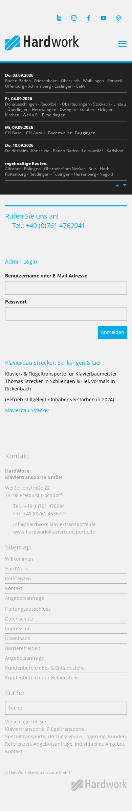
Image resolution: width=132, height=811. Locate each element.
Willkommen (19, 559)
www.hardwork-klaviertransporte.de (54, 531)
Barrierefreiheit (22, 648)
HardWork (16, 568)
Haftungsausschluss (28, 609)
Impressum (18, 628)
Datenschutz (19, 618)
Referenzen (18, 578)
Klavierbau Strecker (27, 410)
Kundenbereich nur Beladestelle (42, 677)
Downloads (17, 638)
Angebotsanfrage (24, 598)
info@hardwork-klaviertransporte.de (54, 524)
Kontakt (13, 588)
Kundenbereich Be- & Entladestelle (45, 667)
